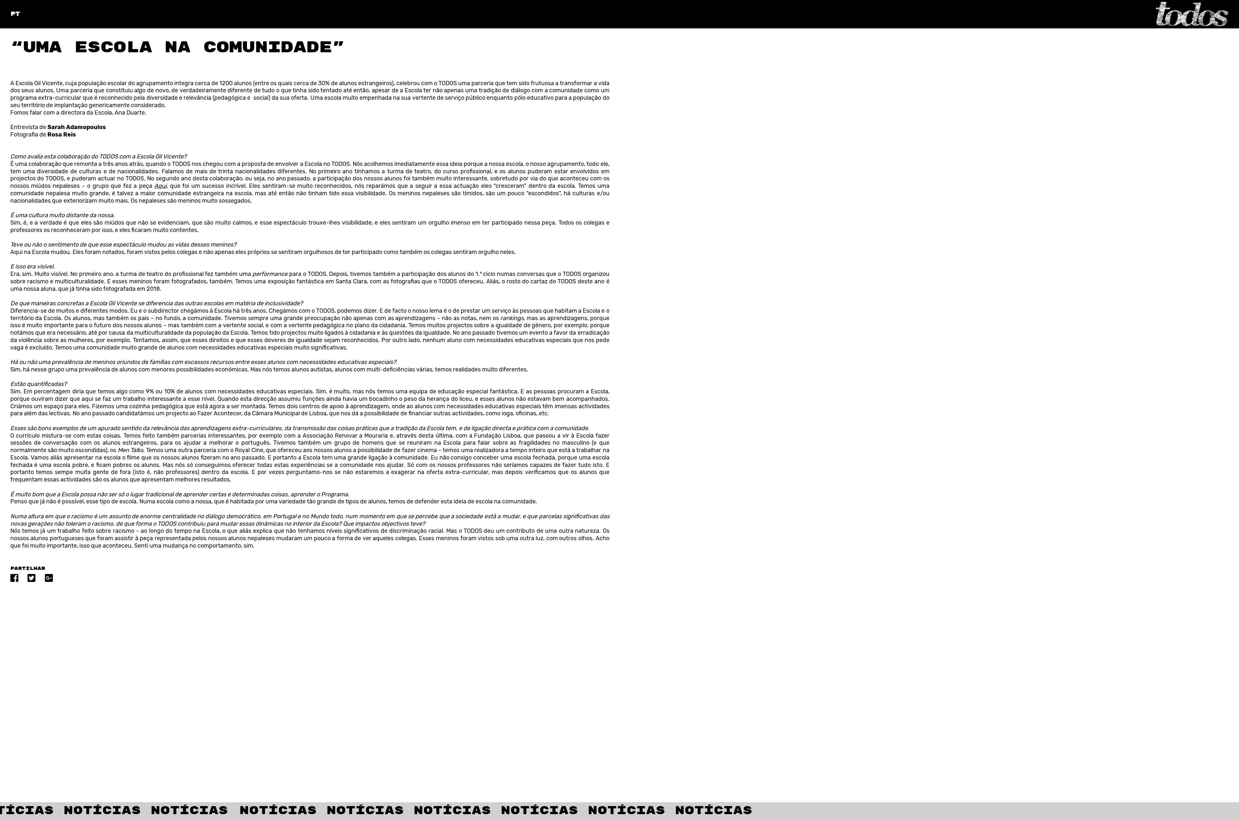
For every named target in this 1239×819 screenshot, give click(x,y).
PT (15, 14)
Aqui (160, 185)
